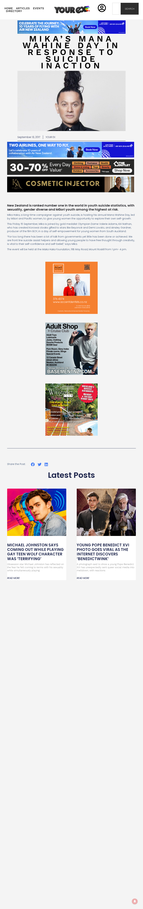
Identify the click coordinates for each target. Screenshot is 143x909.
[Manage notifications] (135, 901)
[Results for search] (116, 16)
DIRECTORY (14, 11)
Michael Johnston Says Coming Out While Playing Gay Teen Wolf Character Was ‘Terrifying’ (35, 552)
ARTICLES (23, 8)
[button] (33, 464)
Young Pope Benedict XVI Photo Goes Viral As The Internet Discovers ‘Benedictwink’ (103, 552)
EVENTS (38, 8)
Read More (13, 578)
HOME (8, 8)
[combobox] (116, 9)
